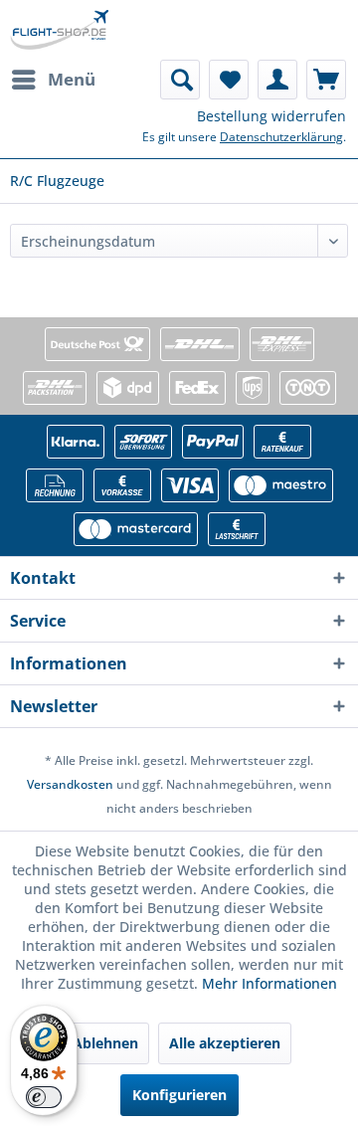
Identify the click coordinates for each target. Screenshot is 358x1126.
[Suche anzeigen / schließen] (180, 79)
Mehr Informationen (269, 983)
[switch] (44, 1097)
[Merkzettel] (229, 79)
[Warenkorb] (326, 79)
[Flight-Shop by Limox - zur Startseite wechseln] (59, 30)
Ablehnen (105, 1042)
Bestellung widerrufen (271, 115)
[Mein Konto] (277, 79)
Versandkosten (70, 784)
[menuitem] (52, 79)
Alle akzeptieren (224, 1042)
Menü (71, 79)
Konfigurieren (179, 1094)
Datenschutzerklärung (281, 136)
